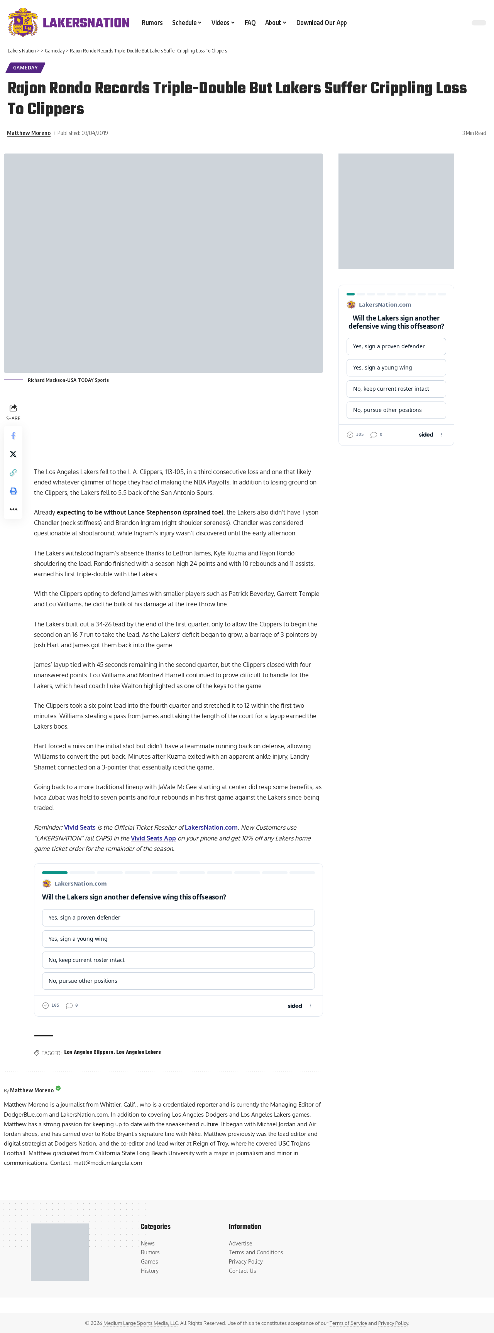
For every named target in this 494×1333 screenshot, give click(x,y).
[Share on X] (13, 453)
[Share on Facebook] (13, 435)
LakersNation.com (211, 827)
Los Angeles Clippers (88, 1052)
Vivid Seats (80, 827)
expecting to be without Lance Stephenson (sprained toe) (140, 512)
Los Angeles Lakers (139, 1052)
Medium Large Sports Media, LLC (140, 1323)
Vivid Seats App (153, 838)
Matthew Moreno (29, 132)
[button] (13, 472)
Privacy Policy (393, 1323)
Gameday (25, 68)
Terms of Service (348, 1323)
